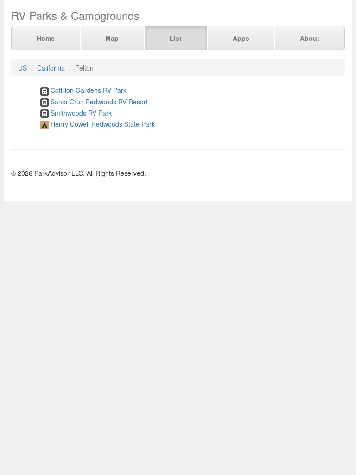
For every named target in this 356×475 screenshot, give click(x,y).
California (51, 67)
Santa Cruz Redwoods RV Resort (99, 101)
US (22, 67)
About (309, 38)
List (176, 38)
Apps (241, 38)
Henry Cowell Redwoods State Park (103, 123)
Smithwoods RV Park (81, 112)
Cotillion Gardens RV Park (89, 90)
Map (112, 38)
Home (46, 38)
